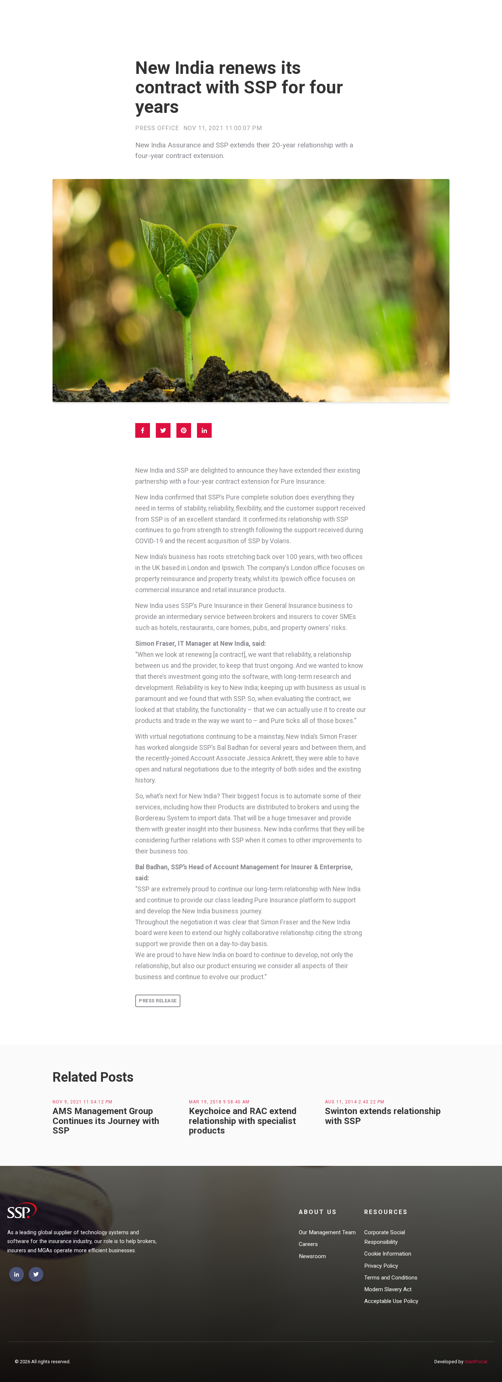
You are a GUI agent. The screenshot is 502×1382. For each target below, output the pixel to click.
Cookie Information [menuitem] (387, 1253)
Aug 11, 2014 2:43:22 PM (354, 1101)
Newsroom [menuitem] (312, 1256)
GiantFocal (476, 1361)
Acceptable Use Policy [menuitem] (391, 1301)
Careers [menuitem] (308, 1244)
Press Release (158, 1000)
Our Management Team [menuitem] (327, 1232)
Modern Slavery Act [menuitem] (388, 1289)
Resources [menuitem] (386, 1212)
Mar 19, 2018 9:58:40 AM (219, 1101)
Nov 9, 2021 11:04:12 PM (82, 1101)
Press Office (157, 128)
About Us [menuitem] (318, 1212)
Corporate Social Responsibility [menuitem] (384, 1237)
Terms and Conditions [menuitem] (390, 1277)
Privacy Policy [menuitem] (381, 1266)
